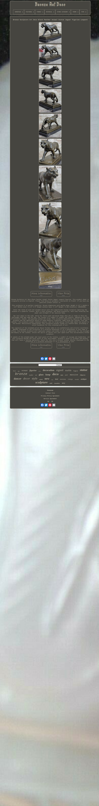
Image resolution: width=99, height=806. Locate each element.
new (47, 378)
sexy (63, 383)
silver (39, 371)
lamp (47, 374)
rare (62, 375)
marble (68, 370)
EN (48, 401)
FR (52, 401)
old (36, 375)
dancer (17, 378)
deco (55, 374)
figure (75, 371)
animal (41, 379)
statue (83, 370)
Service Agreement (50, 398)
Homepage (50, 390)
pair (66, 375)
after (19, 371)
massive (74, 375)
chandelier (57, 383)
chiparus (82, 375)
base (14, 371)
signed (59, 370)
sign (52, 379)
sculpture (41, 382)
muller (31, 375)
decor (26, 378)
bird (56, 379)
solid (51, 383)
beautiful (77, 379)
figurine (33, 370)
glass (41, 374)
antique (84, 379)
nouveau (63, 379)
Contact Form (50, 393)
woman (25, 370)
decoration (48, 370)
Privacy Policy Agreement (50, 396)
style (34, 378)
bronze (21, 374)
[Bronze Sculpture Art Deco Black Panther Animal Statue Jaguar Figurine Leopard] (50, 33)
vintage (70, 379)
